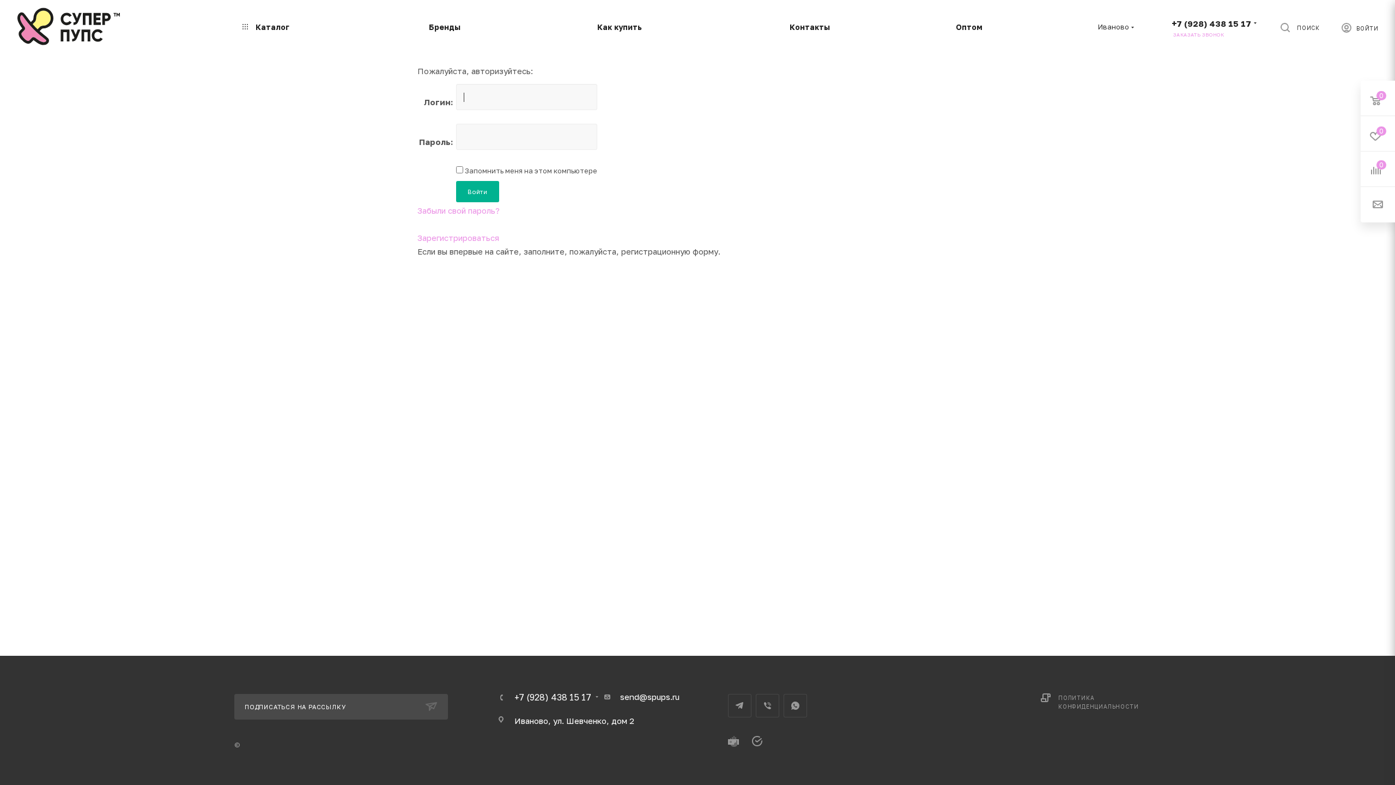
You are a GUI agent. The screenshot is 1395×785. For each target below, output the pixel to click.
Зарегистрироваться (458, 238)
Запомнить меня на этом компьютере (530, 170)
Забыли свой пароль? (458, 210)
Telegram (739, 705)
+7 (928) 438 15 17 (1211, 23)
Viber (767, 705)
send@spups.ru (650, 697)
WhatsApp (795, 705)
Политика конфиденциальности (1098, 702)
